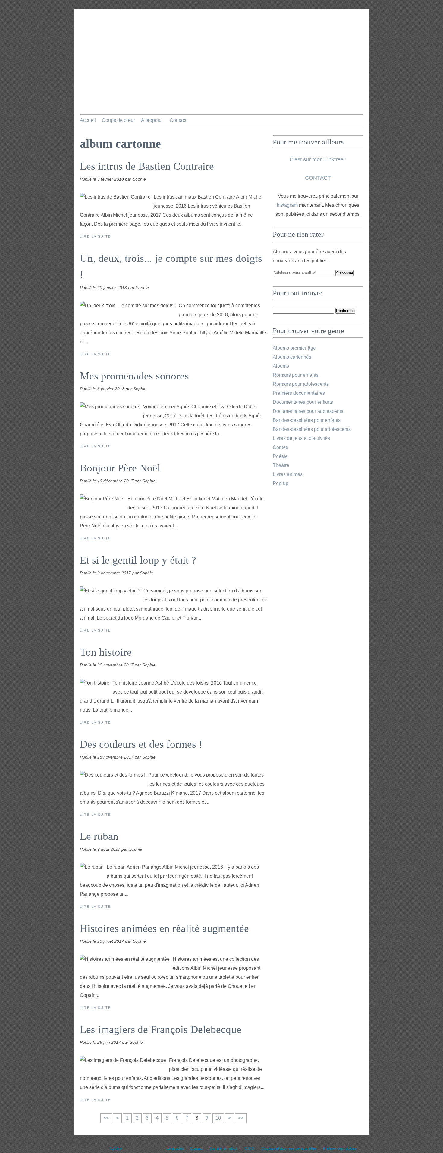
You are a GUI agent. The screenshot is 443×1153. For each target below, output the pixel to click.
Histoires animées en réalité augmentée (164, 928)
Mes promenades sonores (134, 376)
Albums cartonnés (292, 357)
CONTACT (318, 178)
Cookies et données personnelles (289, 1148)
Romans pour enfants (296, 375)
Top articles (174, 1148)
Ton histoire (106, 652)
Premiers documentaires (299, 393)
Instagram (287, 205)
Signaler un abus (223, 1148)
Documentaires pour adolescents (308, 411)
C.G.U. (249, 1148)
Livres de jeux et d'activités (301, 438)
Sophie (116, 1148)
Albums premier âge (294, 348)
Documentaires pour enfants (303, 402)
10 (218, 1118)
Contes (280, 447)
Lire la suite (95, 236)
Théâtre (281, 465)
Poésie (280, 456)
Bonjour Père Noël (120, 468)
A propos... (152, 120)
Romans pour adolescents (301, 384)
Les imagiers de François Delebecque (160, 1029)
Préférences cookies (340, 1148)
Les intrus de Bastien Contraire (147, 166)
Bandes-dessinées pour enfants (307, 420)
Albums (281, 366)
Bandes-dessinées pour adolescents (312, 429)
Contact (178, 120)
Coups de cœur (118, 120)
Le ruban (99, 836)
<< (106, 1118)
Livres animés (288, 474)
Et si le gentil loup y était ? (138, 560)
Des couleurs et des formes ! (141, 744)
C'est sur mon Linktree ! (318, 159)
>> (240, 1118)
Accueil (88, 120)
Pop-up (280, 483)
